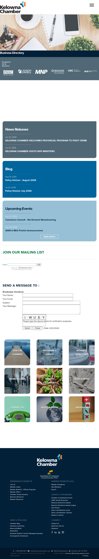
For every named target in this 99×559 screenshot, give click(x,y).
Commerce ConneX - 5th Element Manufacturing (30, 219)
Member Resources (16, 499)
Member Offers (15, 492)
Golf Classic (55, 508)
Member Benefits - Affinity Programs (23, 489)
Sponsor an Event (57, 515)
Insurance (82, 407)
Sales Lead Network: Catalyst (61, 513)
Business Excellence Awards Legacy (63, 505)
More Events (49, 236)
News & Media (81, 379)
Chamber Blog (15, 523)
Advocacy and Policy (17, 526)
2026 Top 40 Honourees (59, 500)
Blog (8, 169)
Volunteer (54, 528)
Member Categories (58, 484)
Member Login (17, 379)
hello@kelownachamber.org (40, 551)
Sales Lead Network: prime (60, 510)
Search (53, 489)
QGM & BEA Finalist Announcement (24, 230)
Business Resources (17, 497)
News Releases (16, 129)
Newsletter (14, 531)
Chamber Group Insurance (19, 494)
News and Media (16, 528)
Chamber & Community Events (61, 498)
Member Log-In (15, 487)
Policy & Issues (49, 407)
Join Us (12, 484)
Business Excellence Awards (61, 503)
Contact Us (17, 407)
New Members (56, 487)
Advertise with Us (57, 526)
